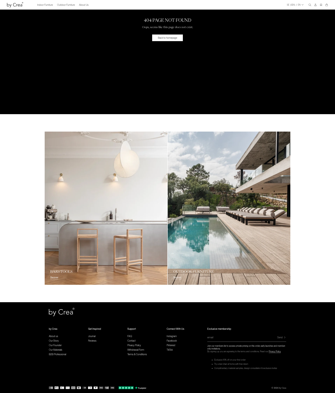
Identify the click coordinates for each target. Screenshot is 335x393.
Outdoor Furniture (66, 4)
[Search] (309, 4)
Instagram (172, 336)
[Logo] (15, 4)
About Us (84, 4)
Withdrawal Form (135, 349)
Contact (131, 340)
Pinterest (171, 345)
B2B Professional (57, 354)
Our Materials (55, 349)
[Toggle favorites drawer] (321, 4)
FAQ (129, 336)
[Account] (315, 4)
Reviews (92, 340)
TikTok (170, 349)
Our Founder (55, 345)
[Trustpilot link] (126, 387)
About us (53, 336)
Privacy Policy (275, 351)
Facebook (172, 340)
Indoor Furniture (45, 4)
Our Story (54, 340)
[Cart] (326, 4)
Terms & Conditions (137, 354)
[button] (68, 328)
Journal (91, 336)
